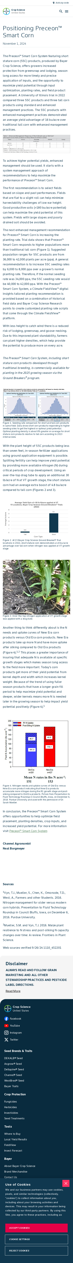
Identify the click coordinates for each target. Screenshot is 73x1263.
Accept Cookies (19, 1228)
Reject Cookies (19, 1251)
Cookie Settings (19, 1239)
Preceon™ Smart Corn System (28, 831)
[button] (7, 1008)
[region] (36, 1220)
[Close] (65, 1183)
